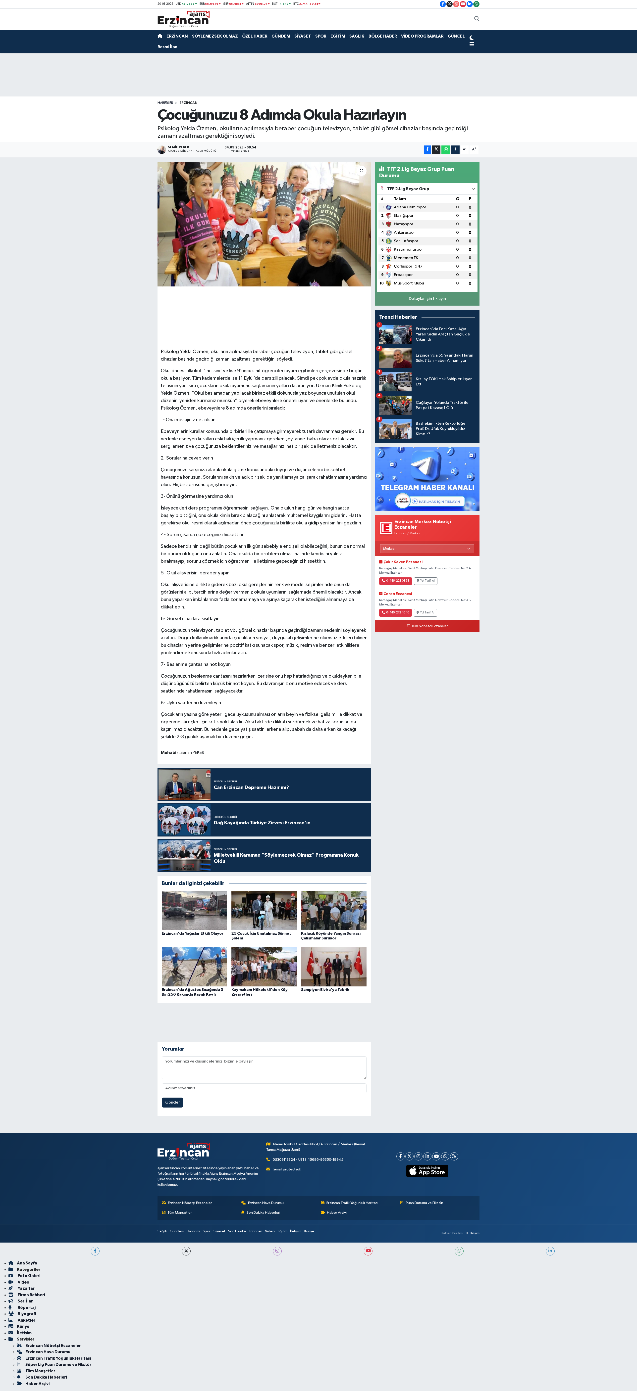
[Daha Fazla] (455, 149)
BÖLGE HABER (383, 36)
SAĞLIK (356, 36)
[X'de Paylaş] (436, 149)
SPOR (320, 36)
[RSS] (454, 1156)
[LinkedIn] (427, 1156)
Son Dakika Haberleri (263, 1212)
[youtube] (368, 1251)
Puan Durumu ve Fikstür (424, 1203)
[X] (409, 1156)
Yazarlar (26, 1288)
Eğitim (282, 1231)
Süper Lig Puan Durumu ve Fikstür (58, 1364)
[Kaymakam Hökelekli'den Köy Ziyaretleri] (264, 967)
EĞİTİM (337, 36)
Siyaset (219, 1231)
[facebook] (95, 1251)
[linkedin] (550, 1251)
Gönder (172, 1102)
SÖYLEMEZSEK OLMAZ (215, 36)
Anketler (26, 1320)
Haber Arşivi (337, 1212)
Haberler (165, 103)
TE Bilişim (472, 1233)
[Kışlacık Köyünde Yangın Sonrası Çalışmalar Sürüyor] (334, 910)
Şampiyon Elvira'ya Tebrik (325, 990)
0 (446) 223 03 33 (397, 580)
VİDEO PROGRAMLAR (422, 36)
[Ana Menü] (472, 45)
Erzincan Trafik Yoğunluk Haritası (352, 1203)
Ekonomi (193, 1231)
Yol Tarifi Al (427, 580)
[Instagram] (418, 1156)
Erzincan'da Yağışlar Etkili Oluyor (192, 933)
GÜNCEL (456, 36)
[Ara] (476, 19)
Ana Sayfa (27, 1263)
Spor (207, 1231)
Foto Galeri (28, 1276)
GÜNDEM (280, 36)
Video (270, 1231)
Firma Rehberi (31, 1295)
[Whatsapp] (445, 1156)
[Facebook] (400, 1156)
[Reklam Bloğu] (427, 479)
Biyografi (26, 1314)
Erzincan (255, 1231)
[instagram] (277, 1251)
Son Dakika (237, 1231)
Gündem (177, 1231)
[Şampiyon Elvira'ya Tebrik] (334, 967)
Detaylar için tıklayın (427, 299)
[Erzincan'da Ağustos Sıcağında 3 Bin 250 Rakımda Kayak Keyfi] (194, 967)
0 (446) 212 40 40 (397, 612)
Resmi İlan (167, 47)
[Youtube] (436, 1156)
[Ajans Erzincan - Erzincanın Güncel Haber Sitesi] (184, 19)
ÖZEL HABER (254, 36)
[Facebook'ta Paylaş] (427, 149)
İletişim (295, 1231)
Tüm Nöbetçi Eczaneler (429, 626)
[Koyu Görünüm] (472, 38)
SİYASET (302, 36)
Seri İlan (25, 1301)
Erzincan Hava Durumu (266, 1203)
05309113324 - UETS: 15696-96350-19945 (308, 1159)
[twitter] (186, 1251)
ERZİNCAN (177, 36)
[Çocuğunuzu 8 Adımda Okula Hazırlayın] (264, 224)
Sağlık (162, 1231)
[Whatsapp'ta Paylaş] (445, 149)
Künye (309, 1231)
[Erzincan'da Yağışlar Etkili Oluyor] (194, 910)
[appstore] (427, 1171)
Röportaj (26, 1307)
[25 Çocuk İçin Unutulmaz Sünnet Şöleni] (264, 910)
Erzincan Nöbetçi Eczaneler (190, 1203)
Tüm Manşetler (179, 1212)
